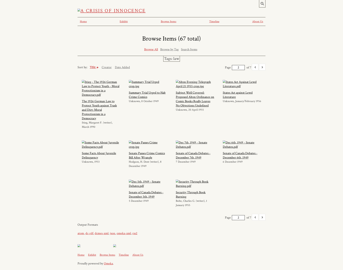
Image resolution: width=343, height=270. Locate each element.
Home (83, 21)
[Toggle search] (262, 4)
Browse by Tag (169, 49)
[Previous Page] (255, 67)
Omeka (108, 263)
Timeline (214, 21)
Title (93, 67)
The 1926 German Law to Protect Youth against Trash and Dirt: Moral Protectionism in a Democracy (99, 109)
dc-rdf (89, 233)
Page (228, 67)
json (112, 233)
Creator (107, 67)
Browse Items (168, 21)
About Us (257, 21)
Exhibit (124, 21)
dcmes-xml (101, 233)
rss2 (134, 233)
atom (81, 233)
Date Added (122, 67)
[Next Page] (262, 67)
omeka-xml (124, 233)
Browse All (151, 49)
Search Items (189, 49)
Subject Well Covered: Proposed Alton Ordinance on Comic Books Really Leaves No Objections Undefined (195, 99)
